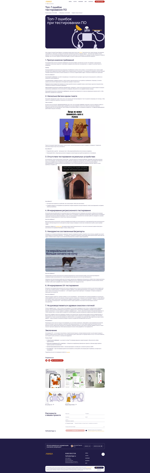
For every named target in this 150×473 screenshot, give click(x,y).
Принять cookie (99, 467)
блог (86, 463)
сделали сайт (59, 226)
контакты (87, 460)
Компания (80, 1)
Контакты (91, 1)
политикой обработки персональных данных (96, 431)
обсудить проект (99, 1)
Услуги (75, 1)
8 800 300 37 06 (70, 453)
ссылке (68, 352)
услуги (86, 455)
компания (87, 458)
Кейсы (70, 1)
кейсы (86, 453)
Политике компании (89, 467)
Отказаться (99, 469)
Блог (86, 1)
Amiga (80, 52)
